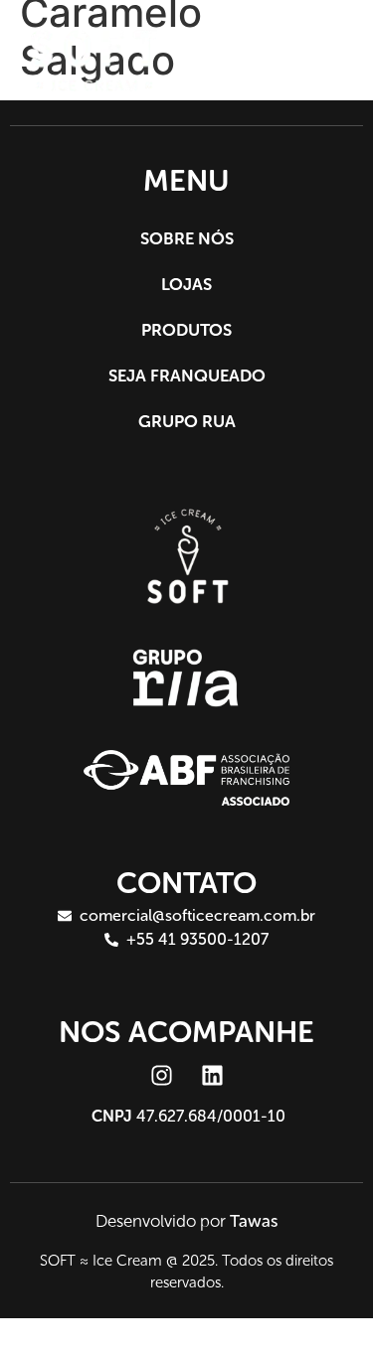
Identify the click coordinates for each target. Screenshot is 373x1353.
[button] (323, 59)
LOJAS (186, 284)
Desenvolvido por (186, 1221)
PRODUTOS (186, 330)
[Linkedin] (212, 1076)
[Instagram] (161, 1076)
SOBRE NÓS (187, 238)
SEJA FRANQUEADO (187, 375)
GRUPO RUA (187, 421)
